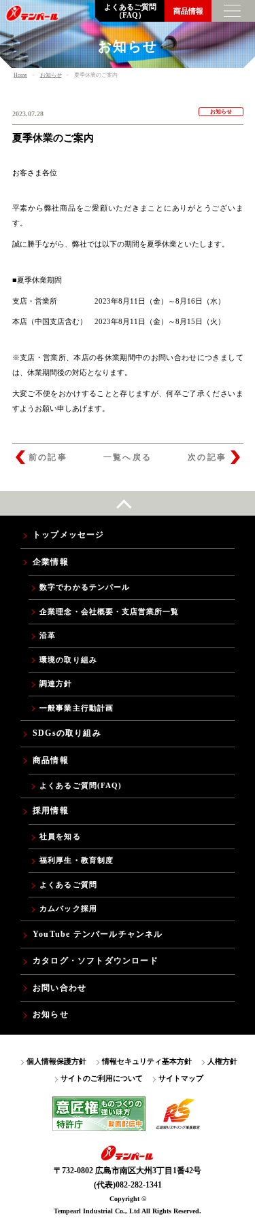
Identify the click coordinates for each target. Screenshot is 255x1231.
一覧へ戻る (127, 457)
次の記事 (207, 457)
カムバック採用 (68, 908)
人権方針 (222, 1061)
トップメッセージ (69, 534)
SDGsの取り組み (67, 733)
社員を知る (59, 836)
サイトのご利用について (102, 1078)
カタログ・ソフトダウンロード (95, 960)
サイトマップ (180, 1078)
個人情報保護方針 (56, 1061)
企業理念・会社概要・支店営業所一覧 (109, 611)
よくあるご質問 (68, 884)
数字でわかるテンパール (84, 587)
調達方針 (55, 683)
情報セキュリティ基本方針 (147, 1061)
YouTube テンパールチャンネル (98, 934)
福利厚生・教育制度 (76, 860)
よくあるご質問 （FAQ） (130, 11)
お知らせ (51, 1014)
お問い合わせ (59, 988)
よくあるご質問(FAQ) (80, 785)
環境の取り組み (68, 660)
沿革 (47, 635)
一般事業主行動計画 (76, 708)
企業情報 (51, 562)
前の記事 (48, 457)
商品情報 (188, 11)
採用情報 (51, 810)
